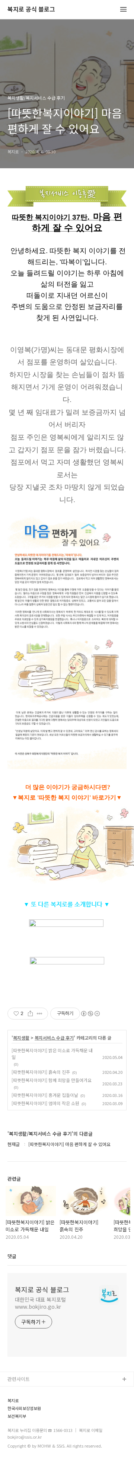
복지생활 (21, 1038)
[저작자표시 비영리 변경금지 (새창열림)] (90, 1014)
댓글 (11, 1256)
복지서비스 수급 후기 (54, 1038)
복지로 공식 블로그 (31, 9)
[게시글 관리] (39, 1013)
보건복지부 (16, 1416)
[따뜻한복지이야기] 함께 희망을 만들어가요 (52, 1080)
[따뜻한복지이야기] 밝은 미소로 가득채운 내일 (52, 1053)
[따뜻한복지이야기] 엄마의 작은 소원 (45, 1103)
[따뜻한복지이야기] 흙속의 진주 (41, 1072)
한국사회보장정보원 (24, 1408)
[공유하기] (30, 1013)
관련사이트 (18, 1378)
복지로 (13, 1400)
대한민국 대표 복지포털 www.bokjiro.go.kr (40, 1303)
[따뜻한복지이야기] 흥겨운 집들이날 (45, 1095)
